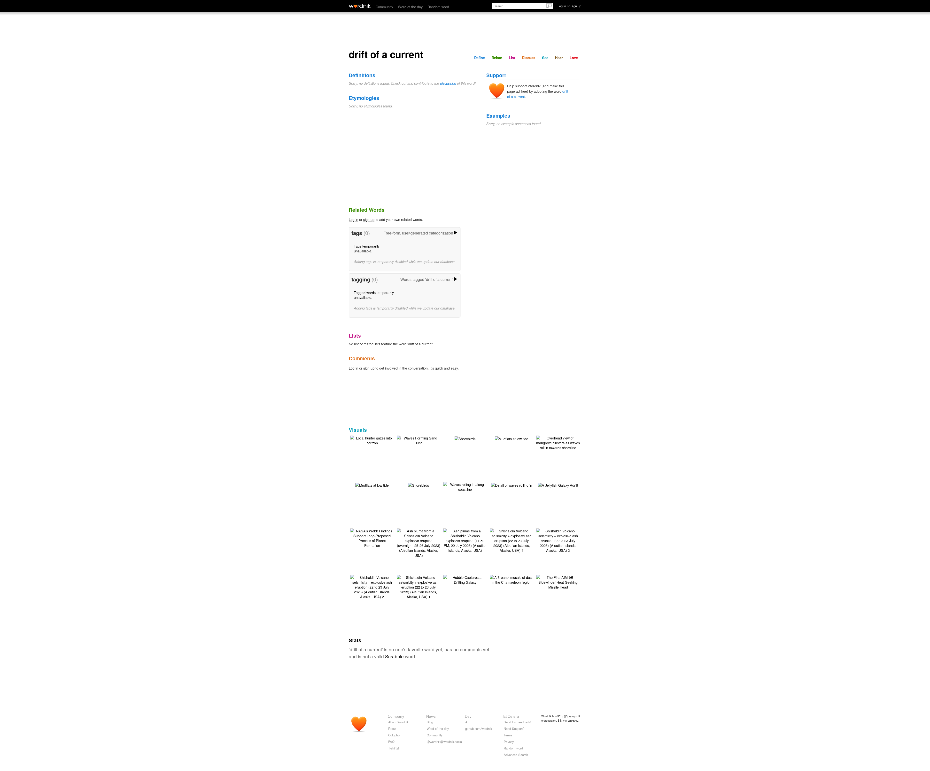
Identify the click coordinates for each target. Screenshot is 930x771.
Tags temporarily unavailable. (367, 248)
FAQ (391, 741)
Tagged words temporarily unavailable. (374, 295)
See (545, 57)
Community (384, 6)
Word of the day (410, 6)
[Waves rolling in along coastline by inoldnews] (465, 486)
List (512, 57)
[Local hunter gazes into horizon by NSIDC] (372, 439)
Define (479, 57)
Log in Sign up (569, 6)
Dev (468, 716)
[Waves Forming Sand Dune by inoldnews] (418, 439)
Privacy (509, 741)
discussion (448, 83)
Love (574, 57)
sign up (368, 219)
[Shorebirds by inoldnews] (465, 438)
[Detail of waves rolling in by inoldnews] (511, 484)
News (431, 716)
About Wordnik (398, 722)
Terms (508, 735)
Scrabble (394, 656)
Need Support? (514, 728)
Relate (497, 57)
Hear (559, 57)
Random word (438, 6)
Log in (353, 219)
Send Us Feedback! (517, 722)
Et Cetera (511, 716)
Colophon (394, 735)
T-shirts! (393, 748)
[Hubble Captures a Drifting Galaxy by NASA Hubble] (465, 579)
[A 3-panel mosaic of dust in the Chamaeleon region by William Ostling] (511, 579)
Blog (430, 722)
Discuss (528, 57)
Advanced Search (516, 754)
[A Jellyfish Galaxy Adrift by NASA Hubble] (558, 484)
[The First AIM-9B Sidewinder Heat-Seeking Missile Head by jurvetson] (558, 581)
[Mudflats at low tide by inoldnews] (511, 438)
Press (392, 728)
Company (396, 716)
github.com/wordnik (478, 728)
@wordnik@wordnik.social (445, 741)
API (468, 722)
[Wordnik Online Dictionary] (360, 6)
